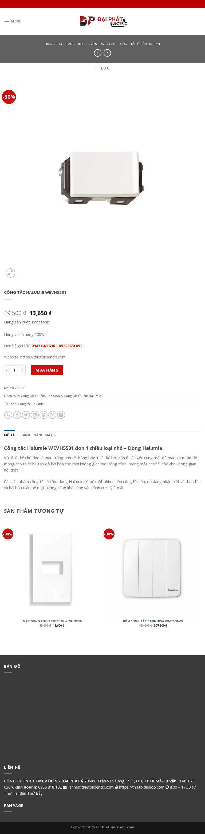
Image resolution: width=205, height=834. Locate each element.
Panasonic (75, 44)
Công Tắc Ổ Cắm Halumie (140, 44)
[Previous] (4, 578)
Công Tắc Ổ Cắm (102, 44)
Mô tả (9, 435)
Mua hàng (47, 370)
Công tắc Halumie (31, 404)
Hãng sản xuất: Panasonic (27, 322)
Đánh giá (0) (45, 435)
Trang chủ (53, 44)
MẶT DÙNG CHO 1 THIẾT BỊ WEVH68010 (52, 621)
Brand (24, 435)
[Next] (201, 578)
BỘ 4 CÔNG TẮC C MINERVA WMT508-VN (153, 621)
